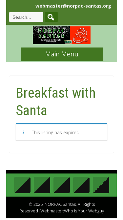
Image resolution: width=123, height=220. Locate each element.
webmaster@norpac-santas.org (73, 6)
